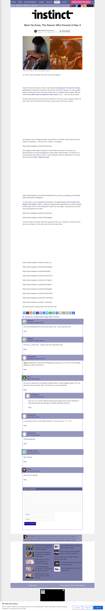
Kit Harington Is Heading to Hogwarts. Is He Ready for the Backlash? (43, 554)
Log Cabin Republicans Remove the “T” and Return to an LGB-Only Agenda (43, 568)
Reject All (87, 607)
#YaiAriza (56, 317)
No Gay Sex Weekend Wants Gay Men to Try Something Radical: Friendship (43, 547)
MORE (64, 2)
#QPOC (50, 317)
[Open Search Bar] (92, 2)
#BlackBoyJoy (29, 317)
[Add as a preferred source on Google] (65, 31)
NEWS (20, 2)
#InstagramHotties (39, 317)
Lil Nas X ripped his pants (40, 157)
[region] (52, 606)
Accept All (98, 607)
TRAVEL (41, 2)
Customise (77, 607)
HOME (13, 2)
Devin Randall (50, 30)
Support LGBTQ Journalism (81, 2)
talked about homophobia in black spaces (45, 94)
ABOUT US (34, 5)
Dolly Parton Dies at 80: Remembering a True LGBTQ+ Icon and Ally (42, 561)
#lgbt (46, 317)
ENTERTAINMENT (30, 2)
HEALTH (49, 2)
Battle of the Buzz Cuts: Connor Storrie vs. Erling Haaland (42, 575)
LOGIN (13, 5)
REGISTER (19, 5)
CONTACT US (26, 5)
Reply (25, 331)
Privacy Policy (33, 585)
